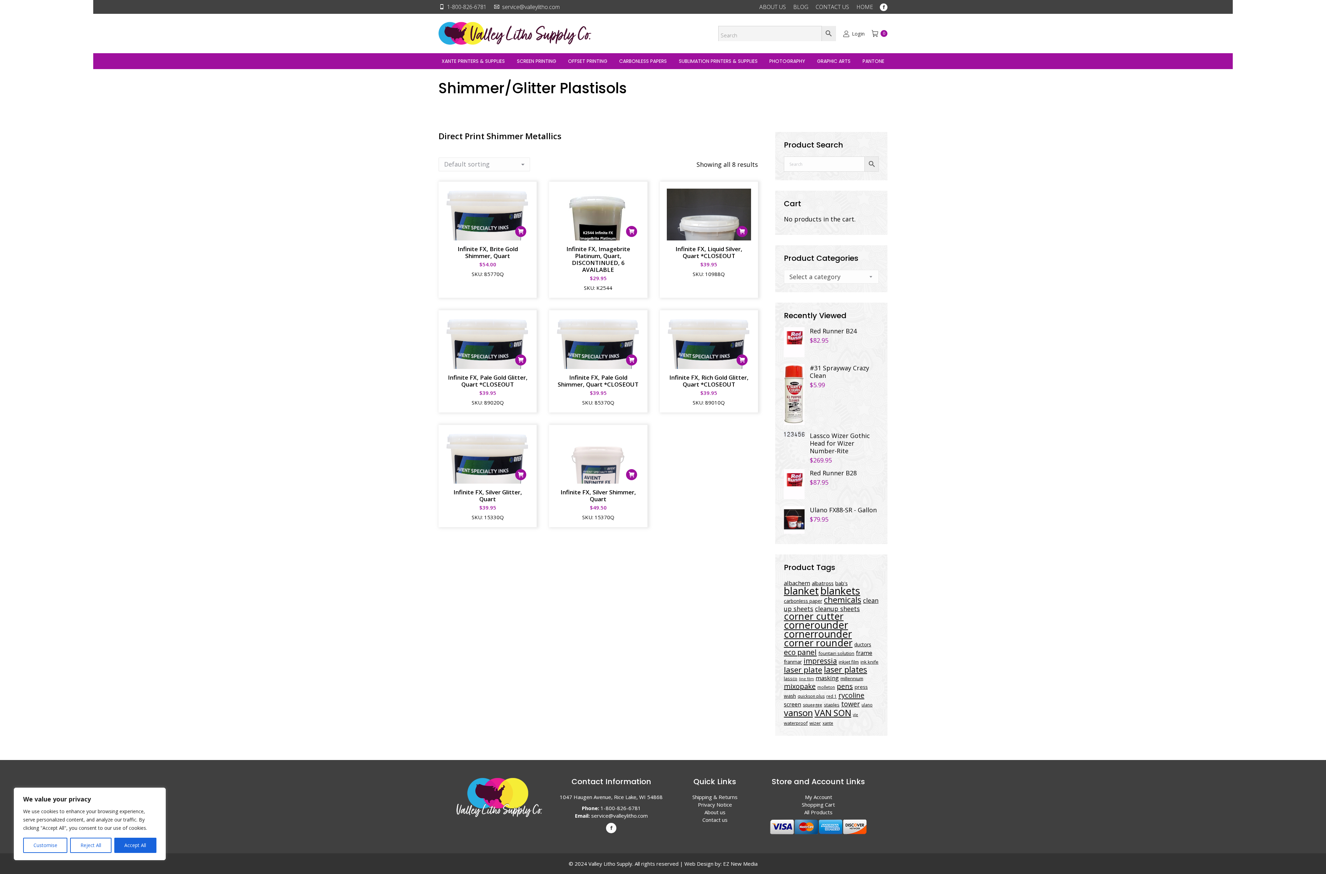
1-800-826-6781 (467, 7)
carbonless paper (803, 601)
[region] (90, 824)
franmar (793, 661)
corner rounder (818, 642)
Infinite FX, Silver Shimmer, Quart (598, 495)
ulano (867, 705)
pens (845, 686)
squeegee (812, 705)
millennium (851, 678)
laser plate (803, 669)
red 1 (831, 696)
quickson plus (811, 696)
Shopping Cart (818, 804)
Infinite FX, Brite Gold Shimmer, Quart (488, 252)
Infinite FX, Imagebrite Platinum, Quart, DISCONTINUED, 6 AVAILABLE (598, 259)
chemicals (842, 599)
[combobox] (831, 277)
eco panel (800, 652)
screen (792, 704)
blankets (840, 591)
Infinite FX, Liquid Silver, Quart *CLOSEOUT (708, 252)
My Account (818, 797)
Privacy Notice (715, 804)
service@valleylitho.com (531, 7)
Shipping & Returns (715, 797)
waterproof (796, 723)
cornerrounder (818, 633)
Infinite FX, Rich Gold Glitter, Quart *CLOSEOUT (709, 380)
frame (864, 653)
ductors (862, 644)
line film (806, 678)
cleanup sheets (837, 609)
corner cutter (814, 616)
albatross (823, 583)
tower (850, 704)
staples (831, 705)
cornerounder (816, 624)
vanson (798, 713)
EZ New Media (740, 863)
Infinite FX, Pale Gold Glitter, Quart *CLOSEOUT (488, 380)
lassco (790, 678)
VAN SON (833, 713)
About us (715, 812)
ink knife (869, 662)
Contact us (715, 819)
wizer (815, 723)
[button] (520, 231)
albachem (797, 583)
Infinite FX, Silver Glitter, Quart (487, 495)
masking (827, 678)
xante (828, 723)
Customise (45, 845)
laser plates (845, 669)
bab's (841, 583)
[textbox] (814, 277)
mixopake (800, 686)
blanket (801, 591)
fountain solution (836, 653)
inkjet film (849, 662)
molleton (826, 687)
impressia (820, 661)
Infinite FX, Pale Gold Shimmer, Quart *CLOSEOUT (598, 380)
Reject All (90, 845)
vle (855, 714)
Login (858, 33)
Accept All (135, 845)
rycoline (851, 695)
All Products (818, 812)
